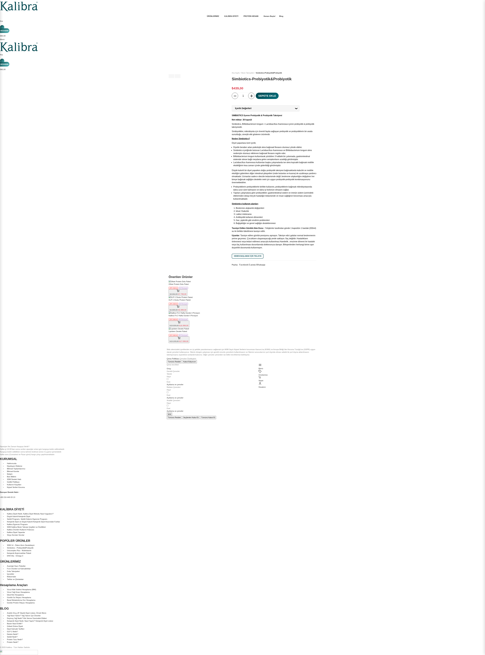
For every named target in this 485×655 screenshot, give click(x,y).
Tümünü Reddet (174, 362)
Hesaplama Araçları (14, 585)
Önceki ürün (308, 73)
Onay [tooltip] (169, 369)
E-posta (252, 265)
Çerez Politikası (173, 359)
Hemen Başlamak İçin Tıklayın (247, 256)
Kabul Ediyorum (189, 362)
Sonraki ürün (314, 73)
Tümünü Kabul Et (208, 417)
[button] (175, 384)
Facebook (243, 265)
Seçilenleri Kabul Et (191, 417)
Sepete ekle (267, 95)
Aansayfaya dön (311, 73)
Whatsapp (260, 265)
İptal (169, 414)
